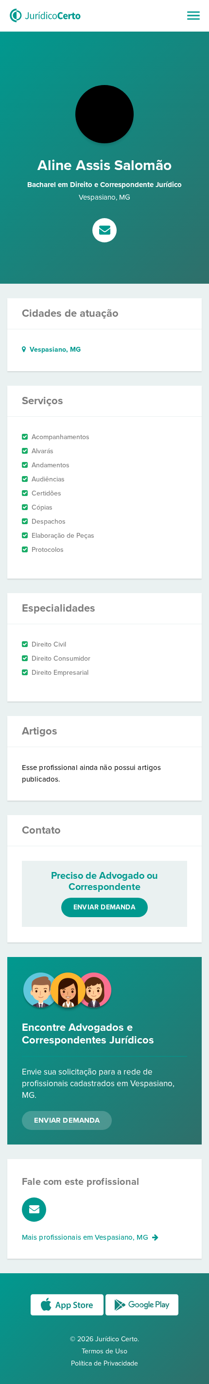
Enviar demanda (104, 907)
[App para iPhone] (68, 1315)
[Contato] (104, 231)
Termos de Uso (104, 1351)
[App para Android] (141, 1315)
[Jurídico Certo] (45, 23)
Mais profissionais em (85, 1237)
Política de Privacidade (104, 1363)
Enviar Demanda (67, 1120)
